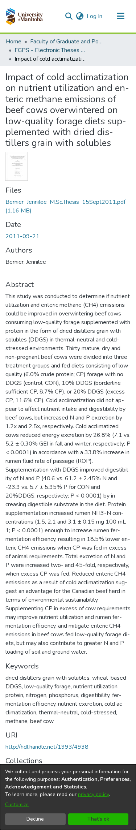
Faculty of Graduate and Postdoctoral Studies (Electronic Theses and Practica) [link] (66, 42)
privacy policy (93, 794)
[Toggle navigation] (120, 16)
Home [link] (13, 42)
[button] (24, 16)
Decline (35, 819)
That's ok (98, 819)
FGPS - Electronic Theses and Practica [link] (51, 50)
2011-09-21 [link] (22, 236)
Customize (17, 804)
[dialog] (68, 797)
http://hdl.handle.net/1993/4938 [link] (46, 747)
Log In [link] (95, 16)
